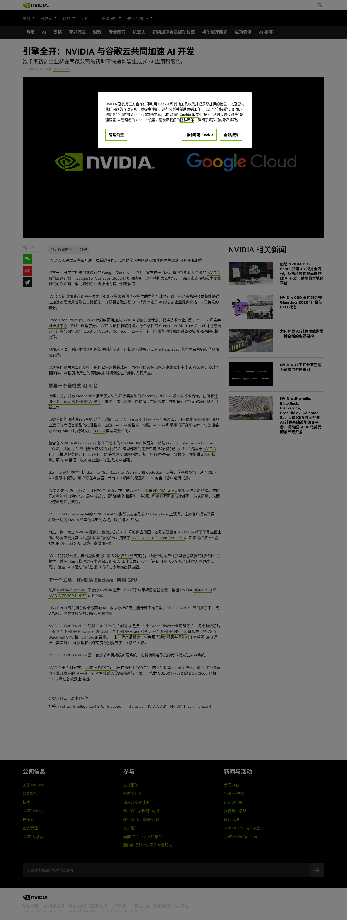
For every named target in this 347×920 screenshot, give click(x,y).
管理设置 (116, 134)
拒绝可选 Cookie (199, 134)
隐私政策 (187, 120)
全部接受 (231, 134)
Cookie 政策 (189, 114)
